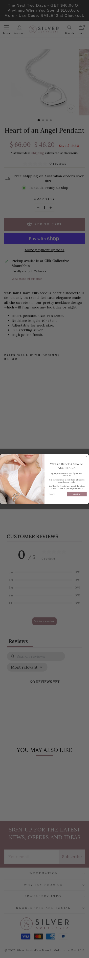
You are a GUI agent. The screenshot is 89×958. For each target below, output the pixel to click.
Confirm (76, 494)
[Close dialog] (86, 456)
